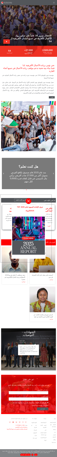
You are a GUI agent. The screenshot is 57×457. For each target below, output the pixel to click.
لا (32, 454)
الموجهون (35, 432)
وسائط (54, 429)
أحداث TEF (35, 438)
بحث (55, 432)
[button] (53, 173)
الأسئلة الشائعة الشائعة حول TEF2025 (53, 424)
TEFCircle (54, 442)
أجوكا (45, 440)
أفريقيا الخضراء (43, 437)
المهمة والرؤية (34, 422)
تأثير (45, 430)
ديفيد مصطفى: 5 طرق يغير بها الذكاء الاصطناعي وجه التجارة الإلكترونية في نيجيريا (14, 277)
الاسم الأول (45, 396)
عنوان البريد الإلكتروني (42, 390)
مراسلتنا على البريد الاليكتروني (21, 427)
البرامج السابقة (43, 422)
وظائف (54, 439)
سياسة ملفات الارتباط (25, 454)
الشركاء (35, 430)
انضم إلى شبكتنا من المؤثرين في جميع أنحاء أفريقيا (17, 429)
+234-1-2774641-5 (20, 425)
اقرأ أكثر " (51, 279)
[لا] (55, 453)
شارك (36, 435)
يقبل (36, 454)
